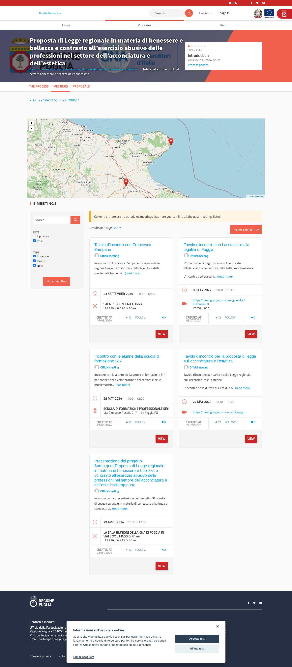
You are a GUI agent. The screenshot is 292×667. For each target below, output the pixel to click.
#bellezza (131, 69)
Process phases (198, 64)
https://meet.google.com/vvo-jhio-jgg (218, 412)
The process (39, 86)
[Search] (189, 13)
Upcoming (43, 236)
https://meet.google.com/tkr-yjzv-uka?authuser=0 (219, 302)
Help (223, 25)
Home (66, 25)
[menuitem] (206, 13)
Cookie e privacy (41, 656)
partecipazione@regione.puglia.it (61, 639)
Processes (144, 25)
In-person (43, 256)
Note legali (65, 656)
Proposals (81, 86)
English (204, 13)
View (161, 333)
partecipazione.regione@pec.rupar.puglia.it (65, 635)
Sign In (225, 13)
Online (41, 261)
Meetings (60, 86)
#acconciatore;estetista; (46, 69)
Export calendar (244, 229)
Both (40, 265)
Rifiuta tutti (197, 648)
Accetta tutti (197, 638)
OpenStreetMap (256, 196)
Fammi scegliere (83, 656)
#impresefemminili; (94, 69)
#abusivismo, (72, 69)
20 (116, 227)
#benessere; (116, 69)
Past (40, 241)
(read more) (132, 273)
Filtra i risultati (56, 281)
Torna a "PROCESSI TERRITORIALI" (55, 100)
